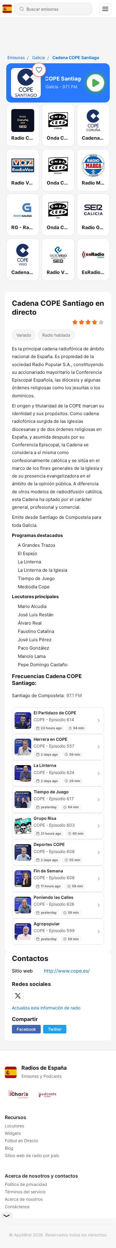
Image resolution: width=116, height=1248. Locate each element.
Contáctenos (17, 1206)
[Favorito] (39, 70)
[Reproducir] (95, 82)
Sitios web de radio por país (32, 1155)
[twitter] (18, 996)
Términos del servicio (25, 1191)
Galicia (38, 57)
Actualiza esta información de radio (46, 1007)
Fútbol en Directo (21, 1140)
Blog (9, 1148)
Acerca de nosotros (24, 1199)
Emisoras (16, 57)
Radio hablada (56, 335)
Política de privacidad (26, 1184)
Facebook (26, 1029)
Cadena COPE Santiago (75, 57)
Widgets (13, 1133)
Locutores (14, 1125)
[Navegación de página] (105, 9)
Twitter (55, 1029)
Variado (23, 335)
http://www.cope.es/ (67, 971)
